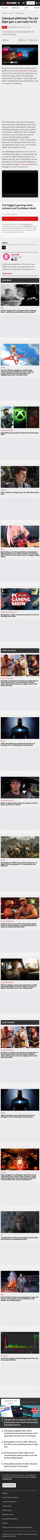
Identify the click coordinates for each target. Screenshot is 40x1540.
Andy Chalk (13, 27)
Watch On (6, 62)
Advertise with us (8, 1514)
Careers (4, 1523)
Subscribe (31, 3)
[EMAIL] (16, 259)
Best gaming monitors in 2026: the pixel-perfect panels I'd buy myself (21, 1465)
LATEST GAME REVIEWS (29, 1402)
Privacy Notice (27, 226)
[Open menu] (3, 3)
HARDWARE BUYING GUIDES (10, 1402)
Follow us (23, 40)
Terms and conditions (9, 1502)
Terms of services (25, 224)
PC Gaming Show (26, 164)
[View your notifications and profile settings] (19, 3)
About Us (5, 1493)
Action (11, 13)
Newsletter (34, 40)
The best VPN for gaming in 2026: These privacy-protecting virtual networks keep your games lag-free (21, 1422)
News (4, 27)
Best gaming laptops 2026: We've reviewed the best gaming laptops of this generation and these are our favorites (21, 1433)
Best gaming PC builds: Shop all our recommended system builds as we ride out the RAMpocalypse (20, 1455)
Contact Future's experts (10, 1497)
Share (6, 40)
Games (4, 13)
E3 (4, 247)
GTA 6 (27, 8)
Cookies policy (6, 1510)
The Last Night (19, 13)
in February (32, 71)
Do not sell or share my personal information (17, 1527)
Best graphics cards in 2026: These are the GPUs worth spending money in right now (21, 1444)
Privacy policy (6, 1506)
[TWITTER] (12, 259)
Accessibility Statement (9, 1519)
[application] (20, 183)
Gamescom (15, 8)
